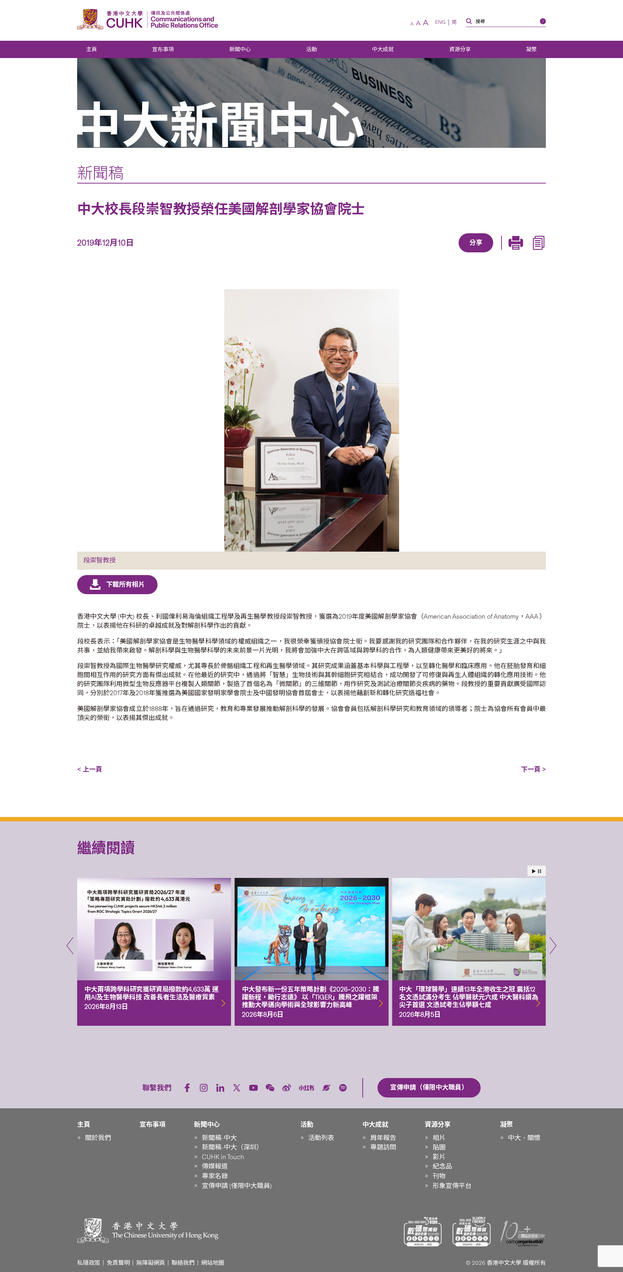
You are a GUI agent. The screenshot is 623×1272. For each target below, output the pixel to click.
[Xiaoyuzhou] (326, 1087)
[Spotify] (343, 1087)
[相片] (311, 420)
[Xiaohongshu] (306, 1088)
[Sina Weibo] (484, 253)
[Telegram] (467, 253)
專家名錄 (215, 1176)
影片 (439, 1157)
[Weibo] (286, 1087)
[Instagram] (203, 1087)
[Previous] (70, 945)
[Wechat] (270, 1087)
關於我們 (98, 1138)
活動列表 (321, 1138)
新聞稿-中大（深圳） (232, 1147)
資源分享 (460, 49)
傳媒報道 (215, 1166)
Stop (539, 871)
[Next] (553, 945)
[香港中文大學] (111, 19)
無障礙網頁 (150, 1262)
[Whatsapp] (500, 253)
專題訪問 (383, 1147)
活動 (311, 49)
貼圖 (439, 1147)
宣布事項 (163, 49)
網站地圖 (212, 1262)
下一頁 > (533, 769)
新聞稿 (100, 173)
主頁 (91, 49)
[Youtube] (253, 1087)
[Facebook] (417, 253)
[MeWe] (517, 253)
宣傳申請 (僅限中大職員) (237, 1186)
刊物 (439, 1176)
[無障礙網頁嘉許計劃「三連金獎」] (422, 1231)
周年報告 (383, 1138)
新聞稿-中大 (219, 1138)
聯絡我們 (183, 1262)
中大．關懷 (524, 1138)
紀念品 (442, 1166)
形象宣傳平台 (452, 1186)
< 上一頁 (89, 769)
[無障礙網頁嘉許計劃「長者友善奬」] (471, 1231)
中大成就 (383, 49)
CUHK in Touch (223, 1157)
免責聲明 (118, 1262)
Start (534, 871)
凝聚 (531, 49)
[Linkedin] (434, 253)
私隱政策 (88, 1262)
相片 (439, 1138)
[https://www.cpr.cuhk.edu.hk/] (182, 19)
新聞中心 (240, 49)
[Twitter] (451, 253)
